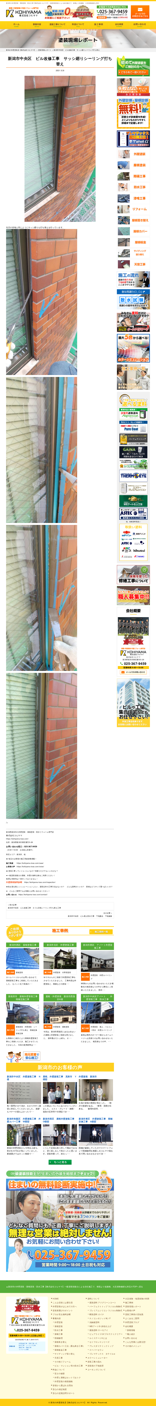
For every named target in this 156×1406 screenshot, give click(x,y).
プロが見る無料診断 (62, 1314)
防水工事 (59, 1330)
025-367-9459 (30, 846)
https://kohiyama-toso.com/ (17, 839)
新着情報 (131, 1330)
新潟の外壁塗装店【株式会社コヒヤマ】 (68, 1402)
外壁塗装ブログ (132, 1322)
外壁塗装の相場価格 (64, 1381)
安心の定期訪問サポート (64, 1393)
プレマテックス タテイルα (102, 1353)
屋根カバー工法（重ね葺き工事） (70, 1346)
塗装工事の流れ (57, 25)
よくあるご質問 (132, 1318)
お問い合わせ (139, 25)
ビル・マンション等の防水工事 (69, 1365)
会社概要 (119, 25)
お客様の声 (130, 1310)
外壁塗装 (59, 1322)
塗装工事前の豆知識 (134, 1314)
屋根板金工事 (61, 1349)
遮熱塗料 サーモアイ (98, 1330)
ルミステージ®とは (98, 1338)
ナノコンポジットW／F (100, 1318)
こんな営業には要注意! (135, 1342)
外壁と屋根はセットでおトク (68, 1377)
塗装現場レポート (133, 1306)
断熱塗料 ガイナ (96, 1314)
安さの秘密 (60, 1373)
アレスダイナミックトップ (101, 1346)
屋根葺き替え (61, 1342)
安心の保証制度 (60, 1389)
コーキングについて (97, 1369)
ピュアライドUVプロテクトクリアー (106, 1334)
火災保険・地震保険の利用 (137, 1298)
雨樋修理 (59, 1338)
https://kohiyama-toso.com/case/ (30, 863)
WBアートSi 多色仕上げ (100, 1326)
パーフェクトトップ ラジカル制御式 (105, 1306)
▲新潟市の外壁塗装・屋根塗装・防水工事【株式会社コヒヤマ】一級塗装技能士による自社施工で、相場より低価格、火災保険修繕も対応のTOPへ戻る (74, 1286)
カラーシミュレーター (98, 1357)
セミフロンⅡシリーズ (99, 1342)
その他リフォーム (63, 1361)
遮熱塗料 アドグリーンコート (102, 1302)
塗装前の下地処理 (96, 1365)
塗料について (94, 1298)
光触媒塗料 (94, 1322)
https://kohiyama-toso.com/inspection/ (40, 882)
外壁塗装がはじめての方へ (65, 1306)
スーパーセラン (96, 1349)
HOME (16, 25)
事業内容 (37, 25)
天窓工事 (59, 1357)
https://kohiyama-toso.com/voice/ (30, 866)
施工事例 (98, 25)
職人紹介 (131, 1334)
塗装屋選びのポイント (63, 1310)
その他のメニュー (133, 1346)
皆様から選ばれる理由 (63, 1385)
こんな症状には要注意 (63, 1302)
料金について (78, 25)
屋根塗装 (59, 1326)
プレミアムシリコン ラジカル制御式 (105, 1310)
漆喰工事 (59, 1334)
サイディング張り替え (65, 1353)
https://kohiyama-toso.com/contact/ (33, 894)
